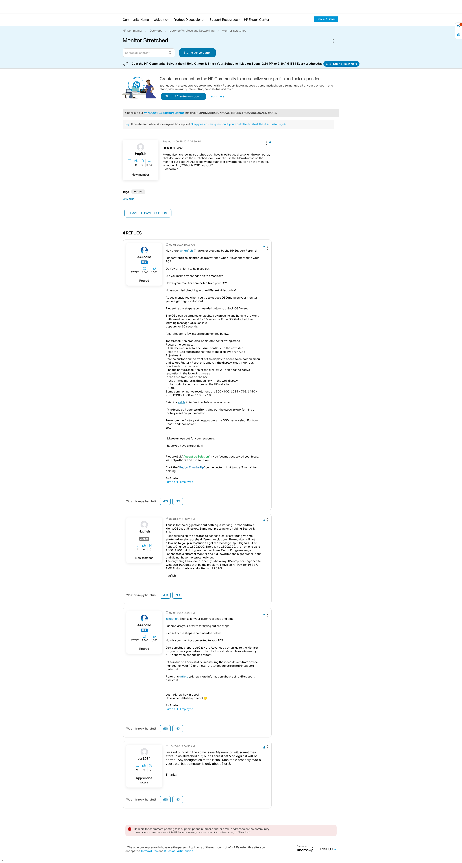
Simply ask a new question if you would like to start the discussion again (239, 124)
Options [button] (335, 41)
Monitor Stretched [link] (234, 30)
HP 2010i (138, 191)
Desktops (156, 30)
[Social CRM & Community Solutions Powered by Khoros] (305, 849)
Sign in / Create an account (183, 96)
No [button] (178, 501)
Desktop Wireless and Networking (192, 30)
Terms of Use (149, 851)
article (181, 402)
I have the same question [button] (148, 213)
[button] (265, 142)
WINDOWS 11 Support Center (164, 113)
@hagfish (186, 250)
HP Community (132, 30)
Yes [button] (165, 501)
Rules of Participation (178, 851)
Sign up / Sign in (326, 19)
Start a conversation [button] (197, 52)
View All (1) (129, 199)
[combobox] (149, 52)
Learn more (217, 96)
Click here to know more (341, 63)
